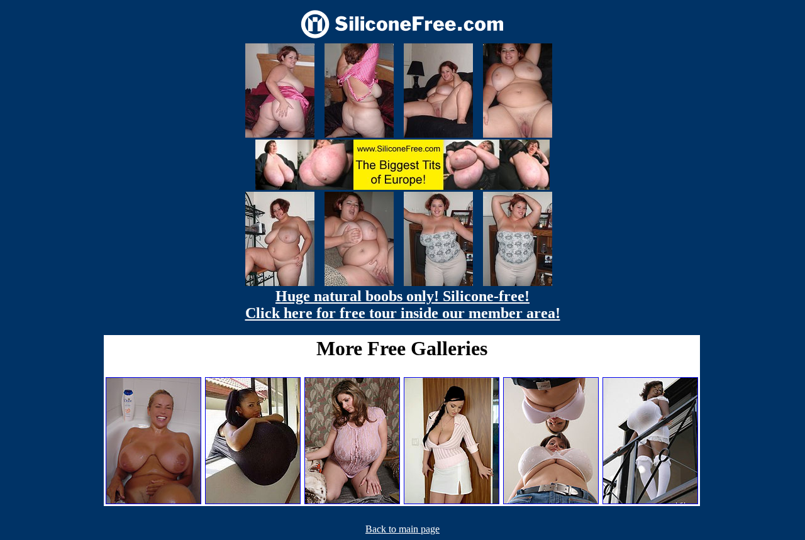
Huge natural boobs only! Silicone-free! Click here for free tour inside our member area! (402, 304)
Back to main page (402, 529)
